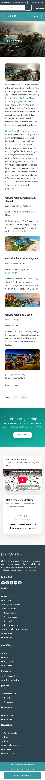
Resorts (24, 397)
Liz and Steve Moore (14, 131)
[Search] (28, 8)
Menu (35, 16)
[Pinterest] (41, 8)
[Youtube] (43, 8)
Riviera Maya (28, 98)
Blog (13, 36)
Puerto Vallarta (11, 272)
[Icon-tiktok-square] (20, 582)
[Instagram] (39, 8)
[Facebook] (37, 8)
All (15, 397)
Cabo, (23, 101)
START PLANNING (22, 775)
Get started (22, 435)
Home (8, 36)
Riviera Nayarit (11, 101)
